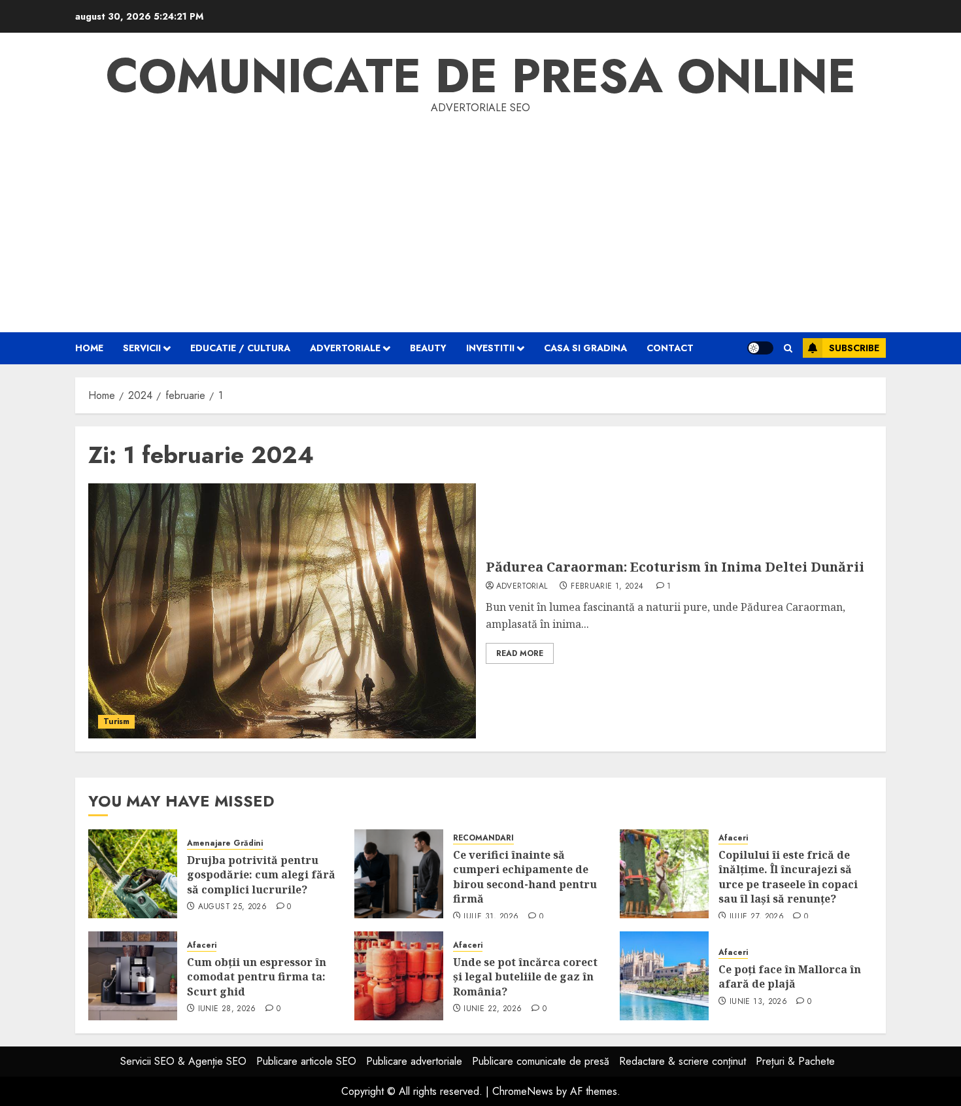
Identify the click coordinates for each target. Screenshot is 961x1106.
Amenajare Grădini (225, 843)
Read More (519, 653)
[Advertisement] (480, 214)
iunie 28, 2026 (227, 1009)
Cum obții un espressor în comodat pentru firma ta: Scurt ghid (256, 977)
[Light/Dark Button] (760, 347)
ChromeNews (522, 1091)
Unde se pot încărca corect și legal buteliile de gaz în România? (525, 977)
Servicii (142, 347)
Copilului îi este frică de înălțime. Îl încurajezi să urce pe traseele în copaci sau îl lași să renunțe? (788, 877)
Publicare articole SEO (306, 1061)
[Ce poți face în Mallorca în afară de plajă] (664, 975)
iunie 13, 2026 (758, 1002)
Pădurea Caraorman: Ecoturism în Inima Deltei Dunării (675, 567)
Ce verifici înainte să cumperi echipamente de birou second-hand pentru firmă (525, 877)
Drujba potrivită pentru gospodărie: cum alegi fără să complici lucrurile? (261, 875)
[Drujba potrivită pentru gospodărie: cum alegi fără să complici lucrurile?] (132, 873)
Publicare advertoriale (414, 1061)
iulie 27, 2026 (757, 917)
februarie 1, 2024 (607, 586)
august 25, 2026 (232, 907)
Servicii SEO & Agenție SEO (183, 1061)
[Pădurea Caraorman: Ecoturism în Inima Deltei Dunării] (282, 610)
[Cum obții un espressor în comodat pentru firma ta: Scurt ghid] (132, 975)
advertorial (522, 586)
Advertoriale (345, 347)
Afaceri (733, 838)
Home (89, 347)
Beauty (428, 347)
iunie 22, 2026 (493, 1009)
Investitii (490, 347)
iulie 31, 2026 (491, 917)
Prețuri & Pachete (795, 1061)
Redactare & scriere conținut (682, 1061)
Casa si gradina (585, 347)
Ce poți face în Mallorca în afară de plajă (789, 976)
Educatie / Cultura (240, 347)
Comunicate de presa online (481, 76)
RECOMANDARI (483, 838)
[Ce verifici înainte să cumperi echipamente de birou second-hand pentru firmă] (398, 873)
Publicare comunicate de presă (540, 1061)
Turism (116, 721)
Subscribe (854, 347)
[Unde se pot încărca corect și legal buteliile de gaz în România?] (398, 975)
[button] (788, 348)
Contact (670, 347)
